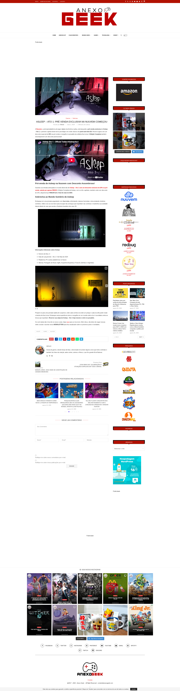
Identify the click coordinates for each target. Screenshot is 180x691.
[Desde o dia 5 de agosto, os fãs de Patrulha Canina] (141, 620)
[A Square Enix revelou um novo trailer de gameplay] (64, 588)
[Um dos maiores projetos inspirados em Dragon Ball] (141, 588)
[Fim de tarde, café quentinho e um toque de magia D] (115, 620)
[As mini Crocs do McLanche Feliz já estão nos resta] (115, 588)
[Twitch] (141, 1)
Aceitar (134, 689)
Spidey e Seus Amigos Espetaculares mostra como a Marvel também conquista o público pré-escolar (137, 326)
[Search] (121, 35)
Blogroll (55, 1)
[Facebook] (125, 1)
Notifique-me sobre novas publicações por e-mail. (50, 462)
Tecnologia (105, 35)
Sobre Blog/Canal (45, 1)
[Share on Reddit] (73, 339)
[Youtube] (134, 1)
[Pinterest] (132, 1)
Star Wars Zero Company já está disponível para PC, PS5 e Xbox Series (137, 303)
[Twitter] (127, 1)
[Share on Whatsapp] (77, 339)
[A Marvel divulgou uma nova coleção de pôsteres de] (90, 588)
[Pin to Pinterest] (64, 339)
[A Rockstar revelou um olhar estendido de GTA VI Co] (39, 588)
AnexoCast (62, 35)
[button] (37, 285)
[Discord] (144, 1)
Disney (115, 35)
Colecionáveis (73, 35)
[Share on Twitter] (60, 339)
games (45, 331)
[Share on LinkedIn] (68, 339)
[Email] (137, 1)
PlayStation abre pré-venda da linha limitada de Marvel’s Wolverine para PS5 (120, 303)
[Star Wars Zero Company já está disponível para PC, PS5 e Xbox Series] (137, 293)
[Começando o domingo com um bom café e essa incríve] (90, 620)
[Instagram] (130, 1)
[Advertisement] (90, 56)
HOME (54, 35)
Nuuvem (39, 129)
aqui (68, 322)
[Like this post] (52, 339)
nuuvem (52, 331)
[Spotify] (139, 1)
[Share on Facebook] (56, 339)
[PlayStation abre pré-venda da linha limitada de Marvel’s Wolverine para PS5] (120, 293)
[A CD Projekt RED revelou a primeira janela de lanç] (39, 620)
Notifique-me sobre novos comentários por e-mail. (50, 457)
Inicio (36, 1)
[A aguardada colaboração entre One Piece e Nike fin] (64, 620)
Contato (62, 1)
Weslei (62, 124)
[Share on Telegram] (81, 339)
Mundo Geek (86, 35)
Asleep (38, 331)
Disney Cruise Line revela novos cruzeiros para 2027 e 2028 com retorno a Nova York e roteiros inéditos (119, 326)
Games (96, 35)
